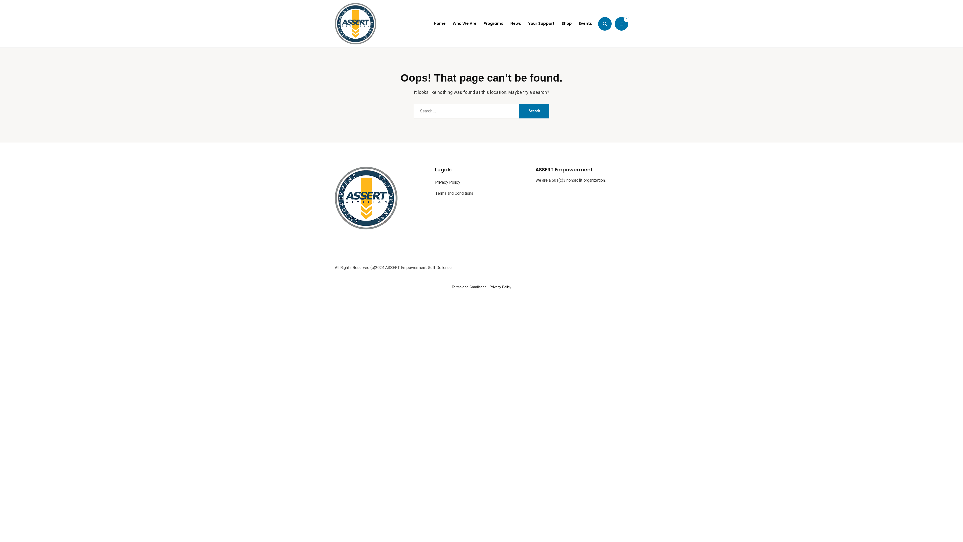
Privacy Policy (447, 182)
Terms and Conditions (454, 193)
